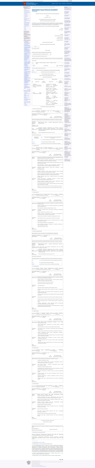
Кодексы (56, 3)
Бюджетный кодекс (26, 10)
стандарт (45, 26)
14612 (41, 143)
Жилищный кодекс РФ (27, 20)
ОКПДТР (33, 143)
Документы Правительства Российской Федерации (27, 37)
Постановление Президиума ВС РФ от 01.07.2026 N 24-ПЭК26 (27, 45)
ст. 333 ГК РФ (65, 85)
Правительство (69, 3)
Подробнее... (29, 89)
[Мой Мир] (62, 459)
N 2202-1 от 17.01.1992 (66, 62)
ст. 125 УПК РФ (66, 137)
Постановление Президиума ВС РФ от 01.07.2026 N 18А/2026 (27, 43)
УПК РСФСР (25, 105)
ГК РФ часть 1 (26, 13)
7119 (41, 139)
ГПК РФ (25, 17)
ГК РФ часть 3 (26, 15)
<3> (45, 130)
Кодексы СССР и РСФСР (27, 90)
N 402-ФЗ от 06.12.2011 (66, 43)
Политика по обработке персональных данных (39, 466)
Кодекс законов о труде (27, 101)
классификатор (40, 442)
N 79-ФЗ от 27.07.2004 (66, 20)
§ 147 (40, 262)
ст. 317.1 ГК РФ (66, 88)
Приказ (34, 445)
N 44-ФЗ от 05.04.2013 (66, 72)
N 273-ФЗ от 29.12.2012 (66, 17)
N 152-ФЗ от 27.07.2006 (67, 68)
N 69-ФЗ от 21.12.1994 (66, 11)
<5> (35, 143)
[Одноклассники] (61, 459)
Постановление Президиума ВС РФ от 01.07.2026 (27, 70)
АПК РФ (25, 9)
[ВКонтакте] (60, 459)
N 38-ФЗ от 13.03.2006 (66, 34)
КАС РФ (25, 21)
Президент (64, 3)
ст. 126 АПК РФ (66, 146)
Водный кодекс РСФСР (27, 91)
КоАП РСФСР (26, 100)
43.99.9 (33, 70)
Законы (60, 3)
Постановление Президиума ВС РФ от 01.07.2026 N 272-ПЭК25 (27, 67)
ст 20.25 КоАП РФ (66, 97)
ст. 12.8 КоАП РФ (66, 113)
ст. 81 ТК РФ (65, 102)
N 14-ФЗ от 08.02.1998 (66, 55)
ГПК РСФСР (25, 92)
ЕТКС (33, 262)
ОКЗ (32, 139)
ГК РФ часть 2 (26, 14)
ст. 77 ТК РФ (65, 128)
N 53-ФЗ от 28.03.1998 (66, 78)
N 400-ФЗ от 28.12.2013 (67, 8)
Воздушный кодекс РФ (27, 12)
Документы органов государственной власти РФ (27, 39)
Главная (53, 3)
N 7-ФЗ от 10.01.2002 (66, 37)
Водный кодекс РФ (26, 11)
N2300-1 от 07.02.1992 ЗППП (67, 27)
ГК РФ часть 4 (26, 16)
